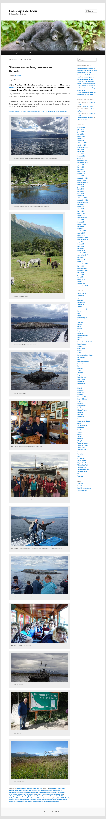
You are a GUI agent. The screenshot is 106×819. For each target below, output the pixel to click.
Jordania (80, 373)
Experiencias (81, 344)
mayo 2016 (80, 242)
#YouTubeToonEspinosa (25, 801)
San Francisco (82, 425)
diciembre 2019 (82, 218)
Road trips (80, 417)
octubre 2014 (81, 253)
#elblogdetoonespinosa (31, 792)
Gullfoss (80, 353)
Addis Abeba (81, 293)
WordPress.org (82, 490)
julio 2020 (80, 211)
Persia (79, 408)
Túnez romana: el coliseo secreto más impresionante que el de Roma (86, 88)
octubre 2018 (81, 224)
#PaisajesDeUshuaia (43, 796)
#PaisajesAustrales (30, 796)
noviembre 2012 (82, 270)
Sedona (79, 432)
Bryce (79, 315)
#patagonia (12, 798)
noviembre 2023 (82, 178)
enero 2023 (80, 196)
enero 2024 (80, 176)
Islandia (80, 368)
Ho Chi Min (81, 357)
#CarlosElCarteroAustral (16, 792)
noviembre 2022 (82, 200)
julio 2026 (80, 130)
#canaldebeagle (57, 790)
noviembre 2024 (82, 163)
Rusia (79, 419)
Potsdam (80, 412)
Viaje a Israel (81, 463)
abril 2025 (80, 154)
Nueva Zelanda (82, 399)
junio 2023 (80, 189)
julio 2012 (80, 273)
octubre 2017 (81, 231)
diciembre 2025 (82, 143)
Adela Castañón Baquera (85, 117)
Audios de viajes (82, 309)
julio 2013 (80, 266)
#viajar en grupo (20, 800)
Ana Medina (81, 302)
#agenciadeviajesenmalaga (57, 788)
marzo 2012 (81, 279)
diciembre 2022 (82, 198)
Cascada (80, 322)
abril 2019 (80, 220)
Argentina (12, 87)
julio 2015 (80, 246)
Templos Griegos (82, 443)
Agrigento (80, 296)
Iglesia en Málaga (83, 362)
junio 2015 (80, 248)
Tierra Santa (81, 447)
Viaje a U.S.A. (81, 467)
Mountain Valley (82, 397)
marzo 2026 (81, 136)
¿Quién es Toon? (21, 53)
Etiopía (79, 337)
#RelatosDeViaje (21, 798)
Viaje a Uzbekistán (83, 469)
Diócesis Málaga (82, 335)
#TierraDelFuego (42, 798)
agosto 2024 (81, 165)
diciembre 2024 (82, 160)
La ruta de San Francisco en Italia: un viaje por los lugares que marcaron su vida (87, 70)
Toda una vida (81, 450)
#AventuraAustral (14, 790)
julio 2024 (80, 167)
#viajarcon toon (41, 800)
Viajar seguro (81, 461)
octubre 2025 (81, 145)
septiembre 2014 (82, 255)
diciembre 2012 (82, 268)
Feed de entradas (82, 486)
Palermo (80, 403)
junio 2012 (80, 275)
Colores (79, 329)
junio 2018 (80, 226)
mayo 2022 (80, 207)
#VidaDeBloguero (62, 800)
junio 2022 (80, 204)
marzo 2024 (81, 171)
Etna (78, 340)
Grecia (79, 351)
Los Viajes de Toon (23, 11)
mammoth (80, 386)
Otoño (79, 401)
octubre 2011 (81, 284)
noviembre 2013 (82, 264)
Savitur (41, 801)
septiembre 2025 (82, 147)
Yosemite (80, 476)
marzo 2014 (81, 259)
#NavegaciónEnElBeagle (16, 796)
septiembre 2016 (82, 240)
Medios (32, 53)
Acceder (80, 484)
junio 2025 (80, 152)
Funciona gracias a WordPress (53, 812)
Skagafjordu (81, 441)
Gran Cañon (81, 348)
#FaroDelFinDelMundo (57, 792)
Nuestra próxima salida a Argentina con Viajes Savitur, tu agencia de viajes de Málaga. (38, 111)
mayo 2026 (80, 134)
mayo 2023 (80, 191)
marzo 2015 (81, 251)
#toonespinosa (52, 798)
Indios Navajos (82, 364)
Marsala (79, 388)
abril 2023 (80, 193)
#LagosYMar (40, 794)
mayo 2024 (80, 169)
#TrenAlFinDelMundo (63, 798)
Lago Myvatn (81, 377)
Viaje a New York (82, 465)
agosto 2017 (81, 233)
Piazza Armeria (82, 410)
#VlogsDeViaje (13, 801)
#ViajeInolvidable (51, 800)
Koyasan (80, 375)
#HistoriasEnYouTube (24, 794)
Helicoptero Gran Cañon (85, 355)
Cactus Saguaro (82, 318)
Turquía (79, 452)
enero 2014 (80, 261)
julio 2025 (80, 149)
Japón (79, 370)
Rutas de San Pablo (83, 421)
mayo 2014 (80, 257)
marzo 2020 (81, 213)
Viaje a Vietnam (82, 471)
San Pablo (80, 428)
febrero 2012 (81, 281)
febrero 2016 (81, 244)
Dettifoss (80, 333)
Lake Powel (81, 379)
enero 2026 (80, 141)
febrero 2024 (81, 174)
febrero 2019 (81, 222)
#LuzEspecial (59, 794)
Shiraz (79, 434)
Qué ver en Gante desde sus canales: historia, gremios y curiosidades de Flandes (86, 77)
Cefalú (79, 326)
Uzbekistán (80, 458)
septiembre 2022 (82, 202)
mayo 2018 (80, 229)
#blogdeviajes (24, 790)
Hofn (78, 359)
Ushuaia (39, 788)
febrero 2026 (81, 138)
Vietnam (80, 474)
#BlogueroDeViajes (34, 790)
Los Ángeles (81, 384)
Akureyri (80, 300)
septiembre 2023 (82, 182)
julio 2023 (80, 187)
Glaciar (79, 346)
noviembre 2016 (82, 237)
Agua (79, 298)
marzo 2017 (81, 235)
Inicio (11, 53)
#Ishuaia (33, 794)
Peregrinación (81, 406)
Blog (24, 788)
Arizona (79, 307)
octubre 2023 (81, 180)
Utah (78, 456)
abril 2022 (80, 209)
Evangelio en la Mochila (85, 342)
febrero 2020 (81, 215)
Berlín (79, 311)
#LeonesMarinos (50, 794)
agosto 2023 (81, 185)
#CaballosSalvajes (46, 790)
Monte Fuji (80, 392)
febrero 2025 (81, 156)
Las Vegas (80, 381)
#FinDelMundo (13, 794)
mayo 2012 (80, 277)
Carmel (79, 320)
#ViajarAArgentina (30, 800)
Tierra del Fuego (31, 788)
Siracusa (80, 439)
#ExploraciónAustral (45, 792)
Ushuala (56, 801)
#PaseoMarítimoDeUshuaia (57, 796)
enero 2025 (80, 158)
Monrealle (80, 390)
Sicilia (79, 436)
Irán (78, 366)
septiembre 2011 (82, 286)
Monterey (80, 395)
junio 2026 (80, 132)
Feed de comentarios (84, 488)
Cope (79, 331)
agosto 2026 (81, 127)
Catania (79, 324)
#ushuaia (11, 800)
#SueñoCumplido (32, 798)
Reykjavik (80, 414)
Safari (79, 423)
